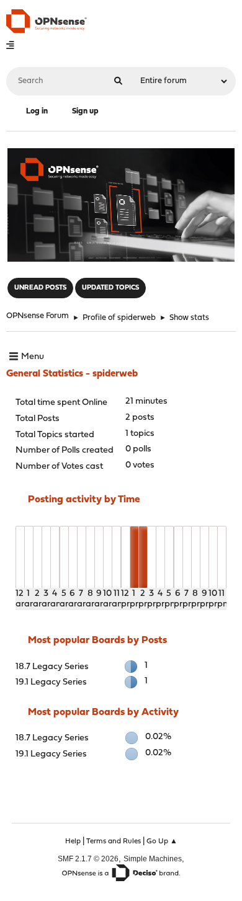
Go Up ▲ (161, 841)
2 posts (140, 417)
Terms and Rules (113, 841)
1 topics (140, 433)
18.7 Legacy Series (52, 667)
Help (73, 841)
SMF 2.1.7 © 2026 (88, 858)
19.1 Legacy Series (51, 682)
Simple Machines (152, 858)
